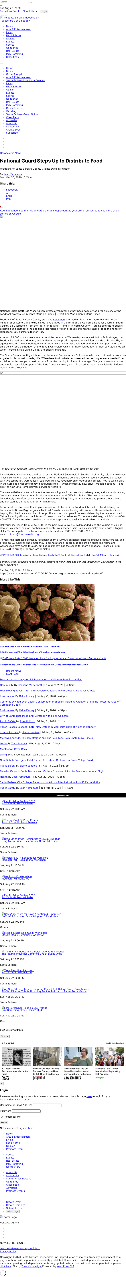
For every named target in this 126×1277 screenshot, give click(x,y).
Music (4, 743)
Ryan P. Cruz (27, 721)
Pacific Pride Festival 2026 (17, 803)
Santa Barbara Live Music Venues (25, 80)
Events (10, 41)
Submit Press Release (18, 1178)
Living (9, 32)
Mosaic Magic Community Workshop (23, 934)
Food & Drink (13, 35)
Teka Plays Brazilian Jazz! (17, 972)
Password (5, 1110)
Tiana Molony (19, 743)
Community (7, 685)
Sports (10, 44)
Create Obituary (15, 1205)
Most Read (12, 673)
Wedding (11, 111)
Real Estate (12, 50)
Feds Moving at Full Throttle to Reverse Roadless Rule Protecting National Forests (47, 690)
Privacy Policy (8, 1251)
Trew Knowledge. (32, 1266)
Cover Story (13, 1166)
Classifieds (12, 56)
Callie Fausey (26, 696)
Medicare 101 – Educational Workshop (24, 859)
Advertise (11, 120)
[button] (16, 1063)
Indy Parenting (14, 53)
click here (5, 1266)
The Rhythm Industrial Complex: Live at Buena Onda (32, 953)
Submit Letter (14, 1208)
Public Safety (8, 721)
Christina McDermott (30, 685)
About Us (11, 123)
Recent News (13, 670)
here (89, 1096)
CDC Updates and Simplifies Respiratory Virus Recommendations (32, 652)
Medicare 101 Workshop (15, 878)
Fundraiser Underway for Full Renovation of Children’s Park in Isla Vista (41, 679)
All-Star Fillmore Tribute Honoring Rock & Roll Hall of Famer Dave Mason (44, 991)
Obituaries (12, 47)
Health (4, 776)
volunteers (59, 319)
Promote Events (15, 1190)
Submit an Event (9, 11)
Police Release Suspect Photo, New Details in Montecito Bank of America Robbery (48, 726)
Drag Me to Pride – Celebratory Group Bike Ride (30, 841)
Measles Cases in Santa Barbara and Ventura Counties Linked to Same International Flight (52, 771)
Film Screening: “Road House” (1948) (23, 1010)
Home (9, 68)
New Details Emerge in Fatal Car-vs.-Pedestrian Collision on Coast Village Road (46, 760)
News (9, 26)
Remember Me (12, 1116)
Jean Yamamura (13, 174)
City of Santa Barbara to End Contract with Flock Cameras (34, 715)
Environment (7, 696)
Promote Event (15, 1149)
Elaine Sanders (30, 732)
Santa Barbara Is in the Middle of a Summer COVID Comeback (30, 646)
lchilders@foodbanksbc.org (23, 534)
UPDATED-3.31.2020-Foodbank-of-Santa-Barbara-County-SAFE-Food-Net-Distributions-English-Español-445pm (53, 555)
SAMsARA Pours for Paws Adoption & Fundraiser (30, 916)
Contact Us (12, 126)
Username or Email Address (16, 1104)
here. (31, 1128)
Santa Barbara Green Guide (22, 114)
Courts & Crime (9, 732)
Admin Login (12, 1211)
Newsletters (30, 11)
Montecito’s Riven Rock (13, 749)
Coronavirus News (10, 153)
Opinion (10, 38)
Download (114, 555)
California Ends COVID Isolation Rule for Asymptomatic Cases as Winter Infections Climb (44, 664)
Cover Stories (14, 108)
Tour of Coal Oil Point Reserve (19, 822)
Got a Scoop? (22, 20)
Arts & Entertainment (18, 29)
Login (44, 11)
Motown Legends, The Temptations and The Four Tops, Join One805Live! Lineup (47, 737)
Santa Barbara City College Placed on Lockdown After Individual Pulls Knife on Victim (50, 782)
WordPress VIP (65, 1266)
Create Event (13, 129)
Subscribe (8, 20)
